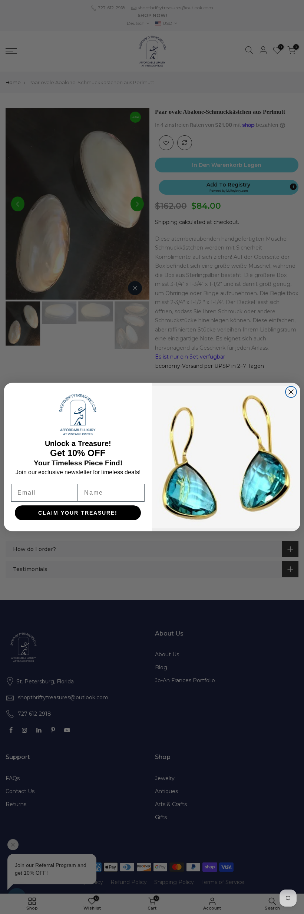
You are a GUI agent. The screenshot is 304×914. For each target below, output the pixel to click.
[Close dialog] (291, 391)
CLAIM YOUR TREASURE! (78, 513)
